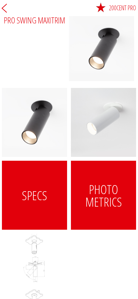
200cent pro (122, 8)
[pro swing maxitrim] (34, 122)
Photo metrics (103, 195)
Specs (34, 195)
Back (4, 8)
